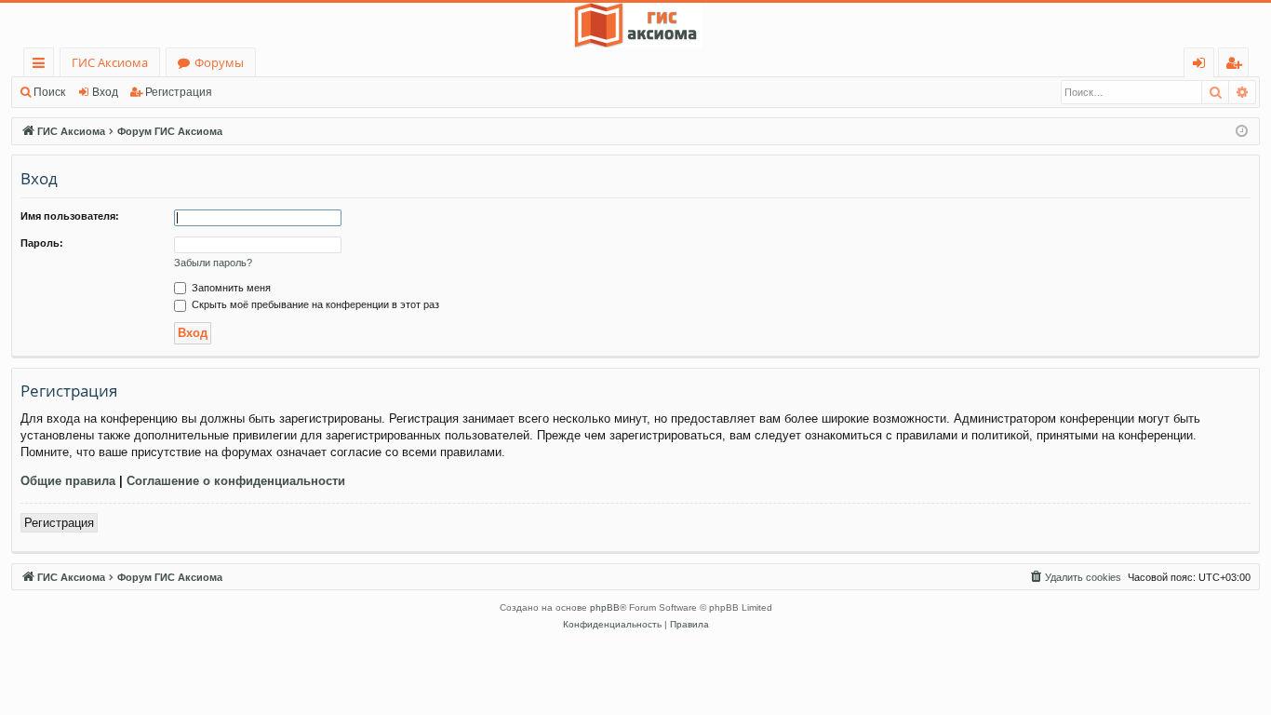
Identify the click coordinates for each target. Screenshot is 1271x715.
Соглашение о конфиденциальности (236, 481)
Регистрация (178, 92)
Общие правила (67, 481)
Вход (105, 92)
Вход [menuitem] (1202, 65)
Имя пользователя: (69, 216)
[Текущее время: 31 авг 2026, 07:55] (1242, 131)
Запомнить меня (230, 287)
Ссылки (42, 65)
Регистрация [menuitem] (1237, 65)
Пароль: (41, 243)
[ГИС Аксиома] (635, 25)
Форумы (219, 62)
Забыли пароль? (213, 262)
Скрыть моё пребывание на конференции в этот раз (314, 304)
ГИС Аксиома (110, 62)
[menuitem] (1074, 577)
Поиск (49, 92)
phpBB (605, 607)
